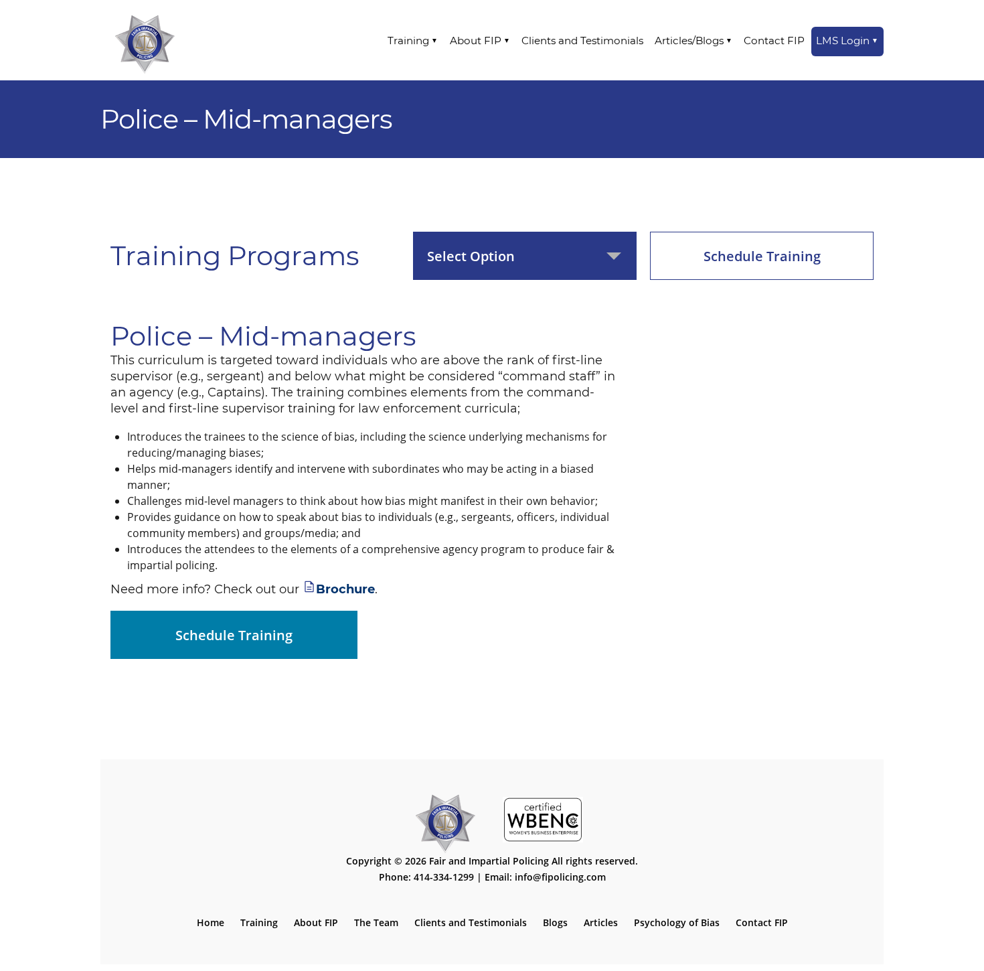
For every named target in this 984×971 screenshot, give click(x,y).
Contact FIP (774, 40)
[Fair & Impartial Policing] (144, 40)
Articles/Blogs (689, 40)
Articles (601, 922)
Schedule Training (762, 256)
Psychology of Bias (677, 922)
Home (210, 922)
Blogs (555, 922)
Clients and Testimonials (582, 40)
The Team (376, 922)
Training (408, 40)
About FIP (475, 40)
